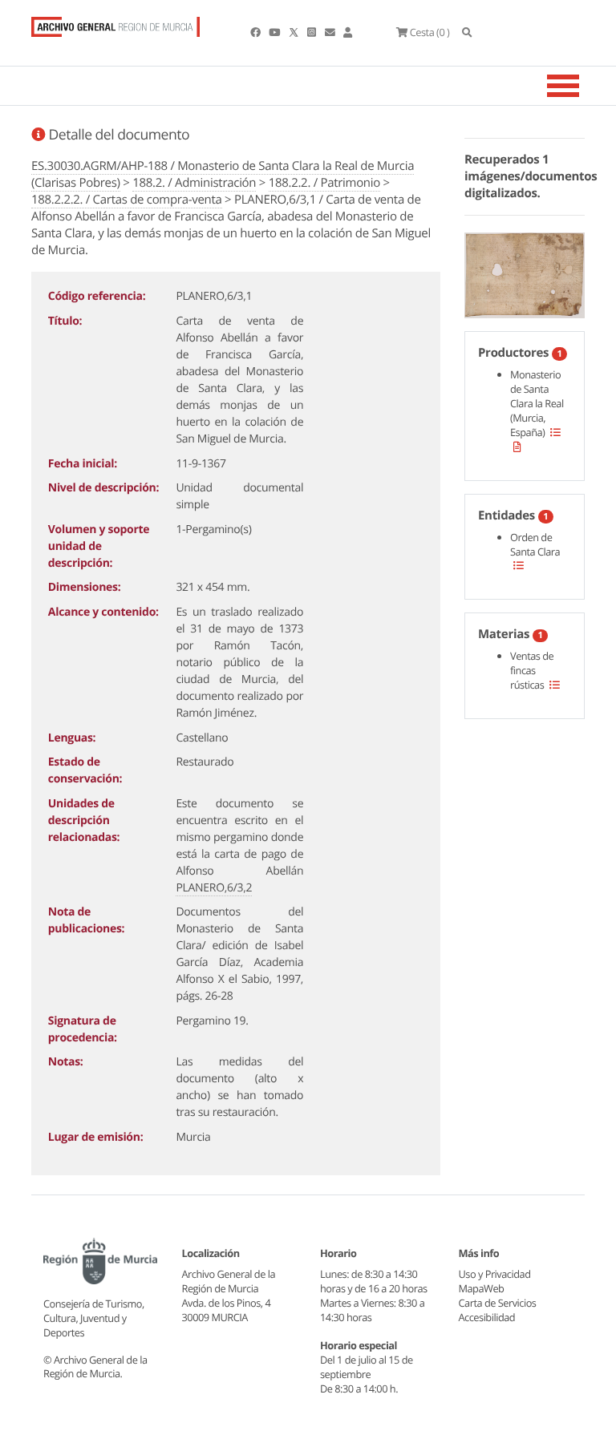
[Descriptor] (517, 446)
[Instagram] (312, 32)
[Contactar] (331, 32)
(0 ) (429, 32)
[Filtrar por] (555, 432)
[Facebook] (256, 32)
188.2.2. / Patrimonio (324, 183)
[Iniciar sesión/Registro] (347, 32)
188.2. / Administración (194, 183)
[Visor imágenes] (524, 273)
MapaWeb (482, 1288)
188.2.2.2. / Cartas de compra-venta (126, 200)
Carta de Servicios (498, 1303)
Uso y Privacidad (495, 1274)
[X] (295, 32)
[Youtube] (275, 32)
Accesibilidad (487, 1317)
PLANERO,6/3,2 (214, 887)
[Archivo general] (115, 23)
